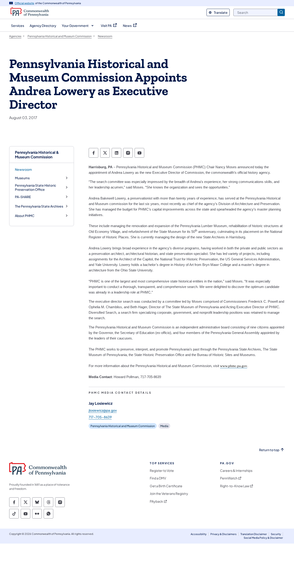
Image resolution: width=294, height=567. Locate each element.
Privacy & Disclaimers (223, 534)
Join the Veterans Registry (169, 494)
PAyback (156, 501)
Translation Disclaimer (253, 534)
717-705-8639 (100, 417)
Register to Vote (162, 471)
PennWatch (228, 478)
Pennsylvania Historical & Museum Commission (37, 154)
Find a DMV (158, 478)
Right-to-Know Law (234, 486)
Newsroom (23, 169)
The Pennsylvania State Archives (39, 206)
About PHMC (24, 216)
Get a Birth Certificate (166, 486)
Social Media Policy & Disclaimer (263, 537)
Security (276, 534)
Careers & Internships (236, 471)
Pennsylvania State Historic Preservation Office (35, 187)
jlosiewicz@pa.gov (103, 410)
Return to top (269, 450)
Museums (22, 178)
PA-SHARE (23, 197)
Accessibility (198, 534)
